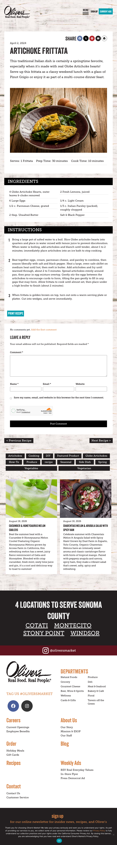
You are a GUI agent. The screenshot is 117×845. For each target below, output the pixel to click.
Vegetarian (84, 468)
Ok (59, 841)
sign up (57, 816)
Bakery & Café (96, 691)
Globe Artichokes (96, 455)
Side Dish (85, 462)
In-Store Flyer (69, 774)
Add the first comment (44, 329)
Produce (32, 462)
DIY (48, 455)
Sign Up (94, 11)
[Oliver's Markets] (17, 12)
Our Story (67, 727)
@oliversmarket (63, 650)
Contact (13, 786)
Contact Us (13, 793)
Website (80, 384)
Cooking (34, 455)
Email (47, 384)
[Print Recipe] (104, 38)
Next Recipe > (101, 440)
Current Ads (106, 11)
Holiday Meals (15, 750)
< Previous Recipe (18, 440)
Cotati (37, 625)
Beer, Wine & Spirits (72, 691)
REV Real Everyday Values (77, 769)
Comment (16, 352)
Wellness (66, 695)
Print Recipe (15, 313)
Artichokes (15, 455)
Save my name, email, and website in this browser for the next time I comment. (59, 397)
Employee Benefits (18, 731)
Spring (102, 462)
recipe (49, 462)
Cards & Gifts (68, 700)
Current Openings (17, 727)
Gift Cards (12, 754)
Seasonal (65, 462)
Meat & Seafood (97, 686)
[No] (113, 834)
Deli (90, 682)
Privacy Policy (99, 830)
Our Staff (66, 735)
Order (11, 743)
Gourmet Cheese (70, 686)
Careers (13, 720)
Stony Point (43, 633)
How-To (14, 462)
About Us (69, 720)
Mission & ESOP (71, 731)
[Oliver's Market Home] (31, 672)
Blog (65, 743)
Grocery (65, 682)
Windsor (85, 633)
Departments (74, 671)
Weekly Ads (71, 762)
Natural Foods (69, 677)
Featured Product (68, 455)
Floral (91, 695)
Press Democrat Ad (73, 778)
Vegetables (31, 468)
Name (14, 384)
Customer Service (17, 797)
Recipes (13, 762)
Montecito (72, 625)
